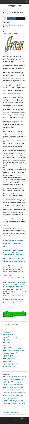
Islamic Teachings (8, 347)
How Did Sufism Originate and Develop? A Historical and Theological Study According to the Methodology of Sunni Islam (14, 384)
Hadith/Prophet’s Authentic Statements (12, 337)
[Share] (11, 18)
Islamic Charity (7, 344)
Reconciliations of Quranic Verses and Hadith (14, 350)
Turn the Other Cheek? (8, 265)
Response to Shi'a (8, 360)
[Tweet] (21, 18)
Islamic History (7, 345)
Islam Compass (14, 5)
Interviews (6, 339)
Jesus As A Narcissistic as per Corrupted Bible (14, 277)
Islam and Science (8, 340)
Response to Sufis (8, 361)
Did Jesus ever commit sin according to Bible (14, 280)
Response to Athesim (9, 353)
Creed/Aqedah (7, 336)
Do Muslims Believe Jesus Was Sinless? (13, 295)
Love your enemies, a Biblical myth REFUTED (14, 282)
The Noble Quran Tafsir (9, 366)
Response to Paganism (9, 358)
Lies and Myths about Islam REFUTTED (13, 348)
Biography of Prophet (9, 334)
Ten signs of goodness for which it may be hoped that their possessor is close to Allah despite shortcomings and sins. (13, 397)
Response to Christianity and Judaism (12, 356)
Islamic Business (8, 342)
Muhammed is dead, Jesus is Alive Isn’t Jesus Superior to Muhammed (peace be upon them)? (14, 254)
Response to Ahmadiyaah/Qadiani (11, 352)
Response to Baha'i (8, 355)
